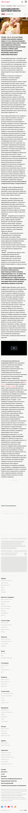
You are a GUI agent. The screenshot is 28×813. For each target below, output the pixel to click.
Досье (2, 587)
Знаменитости (4, 582)
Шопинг (3, 631)
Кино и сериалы (5, 742)
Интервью (3, 592)
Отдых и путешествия (6, 695)
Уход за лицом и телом (6, 599)
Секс (2, 667)
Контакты (4, 772)
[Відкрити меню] (26, 2)
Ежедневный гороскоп (6, 763)
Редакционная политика (9, 781)
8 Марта (3, 714)
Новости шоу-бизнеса (6, 580)
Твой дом (4, 637)
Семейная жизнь (5, 669)
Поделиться (25, 14)
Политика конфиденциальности (11, 778)
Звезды (3, 578)
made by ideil (23, 810)
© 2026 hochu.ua (5, 810)
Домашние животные (6, 641)
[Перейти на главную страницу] (5, 2)
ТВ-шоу (3, 726)
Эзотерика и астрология (7, 693)
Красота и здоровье (7, 597)
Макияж (3, 604)
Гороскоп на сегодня (6, 752)
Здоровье (3, 610)
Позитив (3, 700)
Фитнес (3, 615)
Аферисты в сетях (5, 735)
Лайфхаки (3, 646)
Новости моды (4, 622)
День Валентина (5, 710)
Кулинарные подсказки (6, 657)
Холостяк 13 (4, 731)
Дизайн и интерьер (5, 639)
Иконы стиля (4, 627)
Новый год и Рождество (7, 712)
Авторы (3, 769)
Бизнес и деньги (5, 679)
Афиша (3, 741)
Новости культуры (5, 745)
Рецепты (3, 653)
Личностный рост (5, 681)
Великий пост (4, 716)
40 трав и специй (10, 386)
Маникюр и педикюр (6, 606)
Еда (2, 655)
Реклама (3, 776)
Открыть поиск (22, 2)
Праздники (4, 708)
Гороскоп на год (5, 759)
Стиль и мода (5, 620)
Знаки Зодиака (4, 761)
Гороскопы (4, 750)
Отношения (4, 663)
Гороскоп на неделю (6, 754)
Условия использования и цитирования (13, 785)
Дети (3, 14)
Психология (4, 683)
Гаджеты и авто (5, 702)
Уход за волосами (5, 601)
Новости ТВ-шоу (5, 728)
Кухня (3, 651)
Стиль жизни (5, 691)
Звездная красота (5, 585)
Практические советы (6, 625)
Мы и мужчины (4, 665)
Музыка (3, 589)
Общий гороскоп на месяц (7, 757)
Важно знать (4, 686)
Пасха (2, 719)
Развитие (4, 677)
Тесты (2, 698)
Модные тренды (5, 629)
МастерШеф (4, 733)
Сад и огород (4, 643)
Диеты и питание (5, 608)
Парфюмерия (4, 613)
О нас (3, 774)
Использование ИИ (7, 783)
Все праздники (4, 721)
